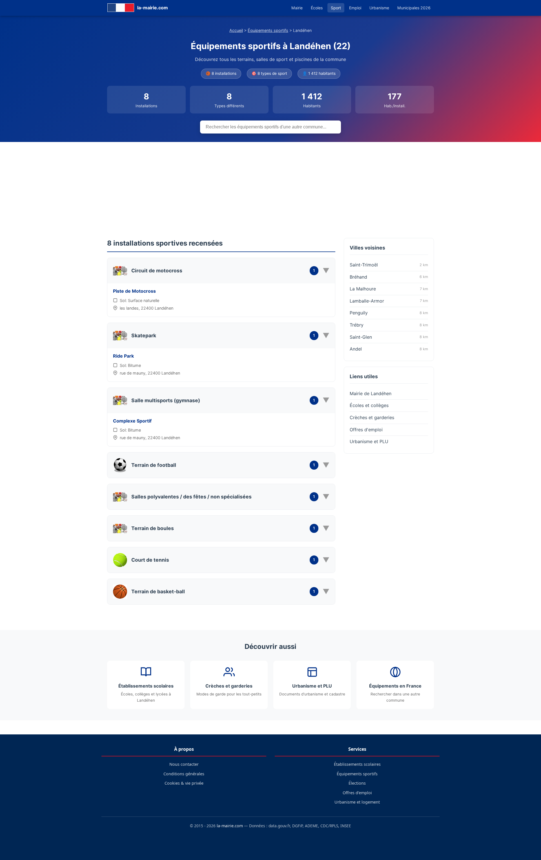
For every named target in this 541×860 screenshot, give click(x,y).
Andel (389, 349)
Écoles (317, 7)
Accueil (236, 30)
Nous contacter (184, 764)
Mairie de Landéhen (370, 393)
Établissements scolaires (357, 764)
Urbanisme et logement (357, 802)
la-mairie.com (230, 825)
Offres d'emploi (366, 429)
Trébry (389, 325)
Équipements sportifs (268, 30)
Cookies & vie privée (184, 783)
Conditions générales (183, 773)
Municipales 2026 (414, 7)
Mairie (297, 7)
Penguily (389, 313)
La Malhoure (389, 289)
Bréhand (389, 277)
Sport (336, 7)
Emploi (355, 7)
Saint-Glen (389, 337)
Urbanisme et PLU (369, 441)
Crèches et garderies (372, 417)
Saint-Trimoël (389, 265)
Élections (357, 783)
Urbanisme (379, 7)
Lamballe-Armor (389, 301)
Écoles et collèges (369, 405)
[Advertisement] (270, 184)
